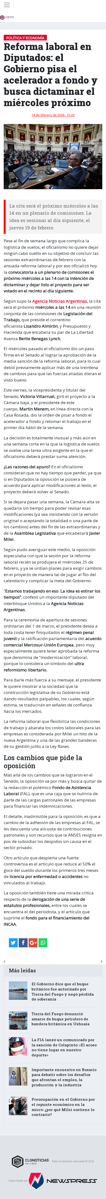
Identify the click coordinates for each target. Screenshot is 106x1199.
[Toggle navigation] (7, 5)
